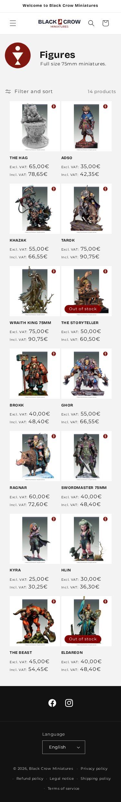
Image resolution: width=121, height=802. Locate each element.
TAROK (68, 240)
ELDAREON (72, 652)
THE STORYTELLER (80, 322)
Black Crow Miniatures (51, 768)
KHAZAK (18, 240)
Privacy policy (94, 768)
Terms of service (64, 788)
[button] (13, 23)
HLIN (66, 570)
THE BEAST (21, 652)
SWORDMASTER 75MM (84, 487)
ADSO (67, 158)
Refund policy (30, 778)
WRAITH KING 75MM (30, 322)
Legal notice (62, 778)
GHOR (67, 405)
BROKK (17, 405)
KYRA (15, 570)
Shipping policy (96, 778)
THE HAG (19, 158)
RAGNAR (18, 487)
